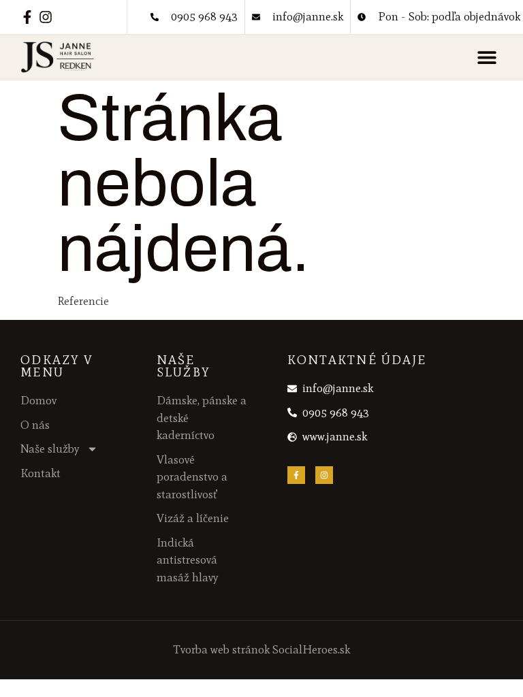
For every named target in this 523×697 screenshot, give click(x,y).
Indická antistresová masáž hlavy (188, 560)
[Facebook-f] (27, 17)
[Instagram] (45, 17)
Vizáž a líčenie (193, 518)
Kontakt (40, 473)
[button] (487, 57)
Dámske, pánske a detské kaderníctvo (202, 417)
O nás (35, 425)
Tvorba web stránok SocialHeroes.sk (262, 649)
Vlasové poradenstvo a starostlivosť (192, 477)
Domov (38, 400)
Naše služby (50, 448)
